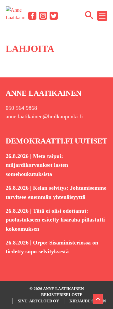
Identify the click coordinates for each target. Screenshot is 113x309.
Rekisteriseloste (62, 294)
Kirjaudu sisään (87, 301)
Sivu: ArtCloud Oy (38, 301)
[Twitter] (54, 16)
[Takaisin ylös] (98, 299)
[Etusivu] (15, 15)
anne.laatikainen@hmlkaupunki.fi (44, 116)
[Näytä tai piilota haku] (89, 14)
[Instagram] (43, 16)
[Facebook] (32, 16)
